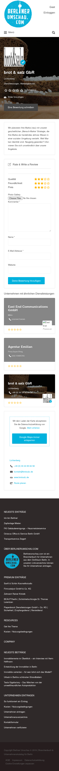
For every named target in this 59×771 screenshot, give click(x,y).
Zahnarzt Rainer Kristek (14, 593)
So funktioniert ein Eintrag (16, 701)
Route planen (20, 482)
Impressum (17, 760)
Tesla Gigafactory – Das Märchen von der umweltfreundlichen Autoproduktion (23, 684)
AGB (8, 760)
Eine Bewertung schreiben (21, 107)
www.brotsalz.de (21, 477)
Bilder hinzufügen (15, 96)
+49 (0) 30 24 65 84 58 (24, 465)
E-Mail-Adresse (15, 250)
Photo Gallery (14, 194)
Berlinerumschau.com (33, 553)
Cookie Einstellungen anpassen (20, 763)
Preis (10, 187)
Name (11, 236)
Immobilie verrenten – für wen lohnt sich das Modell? (28, 671)
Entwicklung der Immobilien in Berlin (20, 666)
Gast (52, 7)
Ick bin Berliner (11, 517)
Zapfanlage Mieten (12, 523)
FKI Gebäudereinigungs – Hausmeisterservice (25, 528)
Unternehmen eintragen (40, 565)
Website (11, 264)
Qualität (12, 179)
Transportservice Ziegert (15, 538)
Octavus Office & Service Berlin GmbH (21, 533)
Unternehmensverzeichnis (16, 717)
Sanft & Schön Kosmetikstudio (18, 583)
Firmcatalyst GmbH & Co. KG (17, 588)
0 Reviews (30, 90)
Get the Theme (11, 626)
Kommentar (14, 201)
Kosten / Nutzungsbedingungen (18, 631)
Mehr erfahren (33, 427)
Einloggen (49, 12)
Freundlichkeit (15, 183)
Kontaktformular (11, 722)
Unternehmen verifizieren (15, 727)
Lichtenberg (9, 78)
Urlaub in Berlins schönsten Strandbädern (23, 677)
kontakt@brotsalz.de (23, 471)
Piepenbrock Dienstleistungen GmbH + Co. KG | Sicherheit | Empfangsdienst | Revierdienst (26, 609)
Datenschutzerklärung (34, 760)
